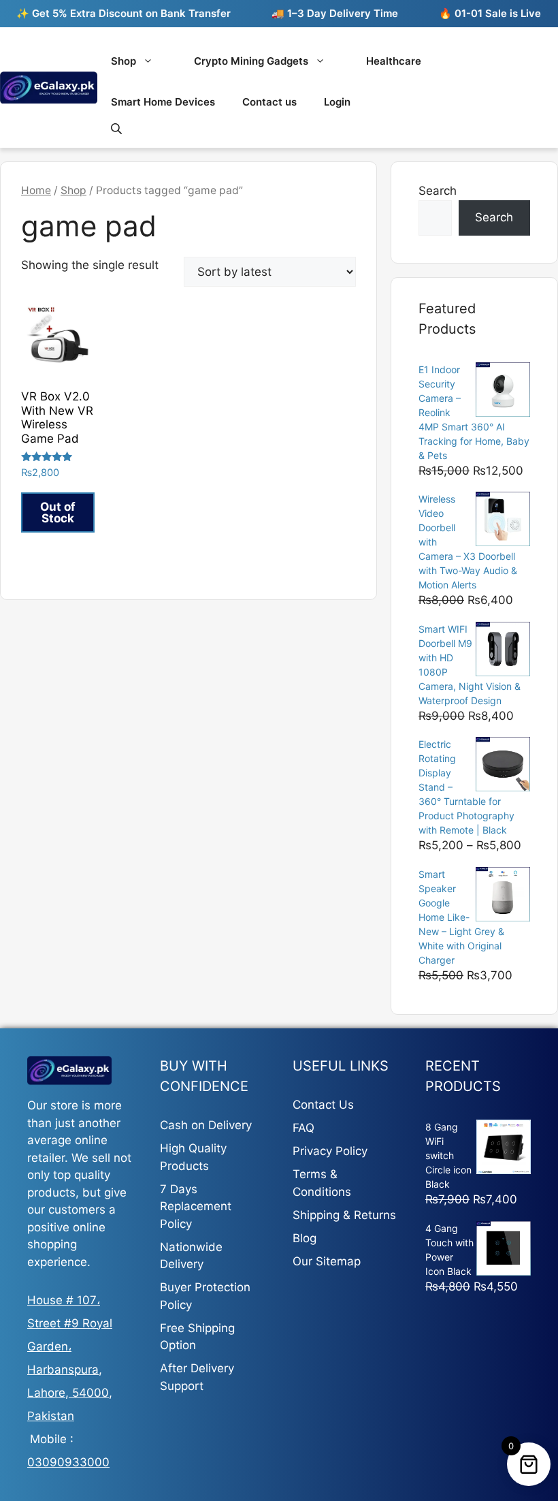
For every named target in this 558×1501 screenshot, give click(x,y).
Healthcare (393, 60)
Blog (304, 1238)
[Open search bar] (118, 128)
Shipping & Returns (344, 1215)
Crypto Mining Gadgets (251, 60)
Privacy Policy (330, 1151)
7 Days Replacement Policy (195, 1206)
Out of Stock (58, 512)
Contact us (269, 101)
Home (36, 190)
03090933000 (68, 1462)
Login (337, 101)
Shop (123, 60)
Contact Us (323, 1104)
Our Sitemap (327, 1261)
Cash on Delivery (206, 1125)
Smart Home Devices (163, 101)
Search (438, 191)
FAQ (303, 1128)
